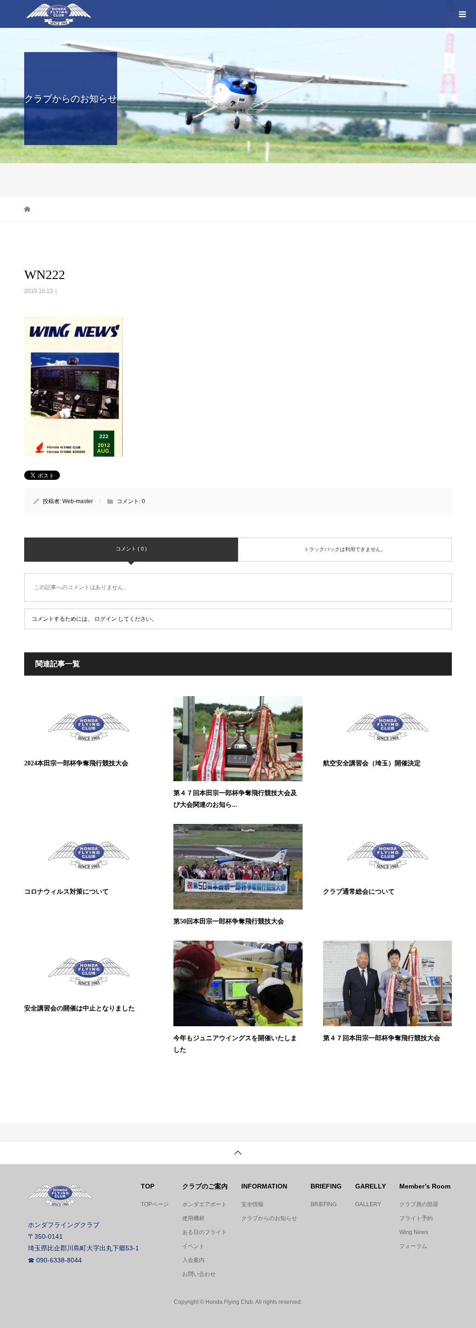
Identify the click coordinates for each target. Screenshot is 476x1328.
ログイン (105, 619)
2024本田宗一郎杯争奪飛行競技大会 (76, 763)
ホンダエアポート (204, 1204)
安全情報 (252, 1204)
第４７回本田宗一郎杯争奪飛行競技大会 (381, 1038)
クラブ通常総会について (359, 891)
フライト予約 (416, 1218)
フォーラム (413, 1246)
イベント (193, 1246)
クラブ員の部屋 (418, 1204)
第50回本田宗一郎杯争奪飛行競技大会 (228, 921)
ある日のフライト (204, 1232)
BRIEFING (324, 1204)
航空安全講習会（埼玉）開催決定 (372, 763)
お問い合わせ (199, 1274)
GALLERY (368, 1204)
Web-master (77, 501)
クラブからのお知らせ (269, 1218)
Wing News (413, 1232)
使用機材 (193, 1218)
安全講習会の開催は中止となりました (79, 1008)
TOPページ (155, 1204)
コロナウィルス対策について (66, 891)
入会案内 (193, 1260)
